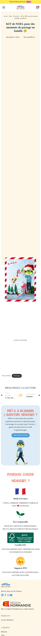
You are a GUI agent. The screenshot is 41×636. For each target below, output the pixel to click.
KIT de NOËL (6, 376)
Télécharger (16, 376)
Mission (4, 632)
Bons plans (16, 16)
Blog (10, 16)
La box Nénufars (7, 620)
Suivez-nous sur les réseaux (11, 591)
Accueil (5, 16)
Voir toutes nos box (20, 435)
